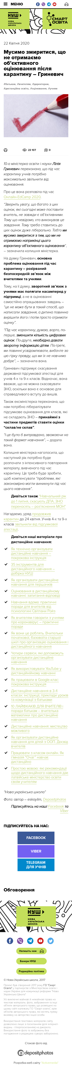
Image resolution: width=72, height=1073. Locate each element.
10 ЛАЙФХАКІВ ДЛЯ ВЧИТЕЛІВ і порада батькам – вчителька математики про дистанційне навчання (37, 713)
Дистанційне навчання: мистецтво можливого (39, 728)
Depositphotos (54, 799)
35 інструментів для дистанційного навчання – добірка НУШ (33, 569)
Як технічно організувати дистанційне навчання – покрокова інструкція (32, 553)
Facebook (56, 806)
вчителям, (25, 84)
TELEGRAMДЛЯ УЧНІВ (36, 864)
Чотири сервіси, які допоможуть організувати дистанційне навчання (37, 657)
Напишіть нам (66, 4)
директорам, (41, 84)
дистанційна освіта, (17, 88)
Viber (64, 811)
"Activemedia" (49, 1063)
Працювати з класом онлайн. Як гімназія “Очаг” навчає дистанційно (37, 757)
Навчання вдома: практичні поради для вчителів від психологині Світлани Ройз (33, 606)
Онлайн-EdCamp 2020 (22, 197)
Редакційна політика (31, 971)
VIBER (36, 851)
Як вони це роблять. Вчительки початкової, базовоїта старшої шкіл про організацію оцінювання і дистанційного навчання (39, 640)
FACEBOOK (36, 838)
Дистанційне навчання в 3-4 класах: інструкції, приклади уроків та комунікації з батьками (39, 695)
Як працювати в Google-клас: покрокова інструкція (35, 682)
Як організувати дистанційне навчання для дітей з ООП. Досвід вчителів (39, 742)
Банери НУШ (28, 961)
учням (53, 88)
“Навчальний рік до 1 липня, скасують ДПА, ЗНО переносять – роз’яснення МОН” (38, 501)
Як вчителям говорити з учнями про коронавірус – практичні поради (37, 622)
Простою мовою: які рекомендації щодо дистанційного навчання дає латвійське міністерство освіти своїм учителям (39, 775)
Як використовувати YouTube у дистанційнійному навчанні (36, 671)
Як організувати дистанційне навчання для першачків (35, 582)
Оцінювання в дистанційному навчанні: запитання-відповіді (35, 593)
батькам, (10, 84)
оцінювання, (39, 88)
